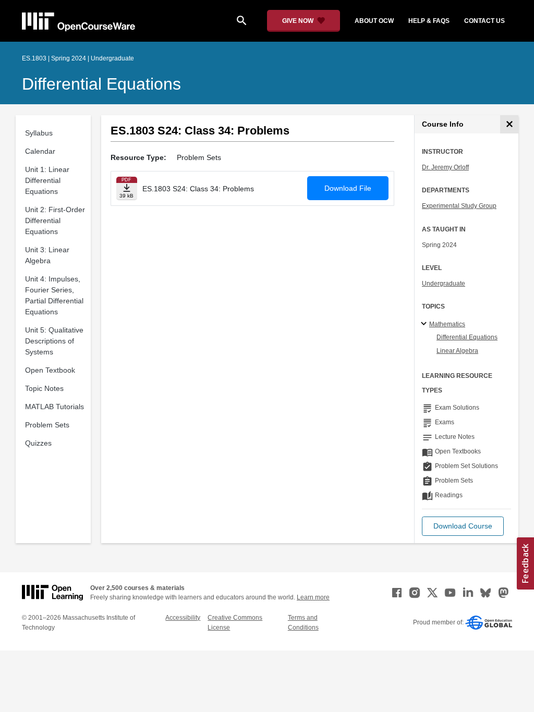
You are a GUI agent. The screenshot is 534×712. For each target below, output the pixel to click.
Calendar (40, 151)
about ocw (374, 20)
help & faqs (429, 20)
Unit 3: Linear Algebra (47, 255)
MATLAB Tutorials (54, 406)
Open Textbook (50, 370)
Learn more (313, 597)
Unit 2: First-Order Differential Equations (55, 220)
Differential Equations (101, 84)
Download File (347, 188)
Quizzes (38, 443)
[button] (463, 526)
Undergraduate (443, 283)
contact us (484, 20)
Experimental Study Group (459, 206)
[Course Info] (509, 124)
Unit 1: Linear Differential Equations (47, 180)
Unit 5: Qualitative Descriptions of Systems (54, 341)
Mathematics (447, 324)
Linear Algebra (457, 350)
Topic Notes (44, 388)
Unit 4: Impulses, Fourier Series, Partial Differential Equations (54, 295)
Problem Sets (47, 425)
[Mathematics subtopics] (425, 324)
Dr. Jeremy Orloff (445, 167)
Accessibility (182, 617)
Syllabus (39, 133)
